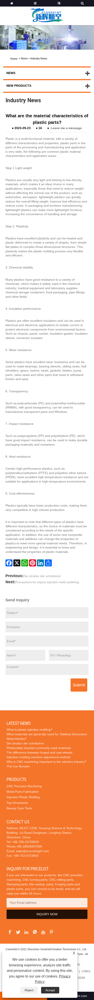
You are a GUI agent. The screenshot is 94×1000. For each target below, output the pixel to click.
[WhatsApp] (24, 562)
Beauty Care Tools (19, 808)
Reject (29, 990)
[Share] (48, 562)
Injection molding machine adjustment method (38, 757)
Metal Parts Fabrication (23, 791)
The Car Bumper (18, 766)
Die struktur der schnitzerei (42, 576)
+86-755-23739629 (25, 842)
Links (86, 971)
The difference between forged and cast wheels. (40, 752)
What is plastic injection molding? (29, 729)
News (24, 58)
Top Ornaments (17, 802)
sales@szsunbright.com (32, 851)
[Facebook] (8, 562)
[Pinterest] (32, 562)
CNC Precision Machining (24, 786)
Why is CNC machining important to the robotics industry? (46, 761)
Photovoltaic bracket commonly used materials (39, 748)
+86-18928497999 (29, 846)
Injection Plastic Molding (23, 797)
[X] (16, 562)
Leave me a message (66, 128)
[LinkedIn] (40, 562)
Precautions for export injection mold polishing (47, 582)
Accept (50, 990)
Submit (79, 685)
